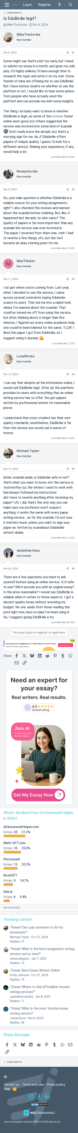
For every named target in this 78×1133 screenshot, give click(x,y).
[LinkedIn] (47, 1096)
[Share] (67, 52)
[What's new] (59, 5)
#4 (73, 374)
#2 (73, 189)
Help (7, 1089)
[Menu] (7, 5)
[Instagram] (31, 1096)
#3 (73, 279)
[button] (5, 1077)
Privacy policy (56, 1084)
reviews (57, 116)
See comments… (12, 907)
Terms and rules (33, 1084)
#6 (73, 568)
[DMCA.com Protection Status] (39, 1105)
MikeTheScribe (17, 24)
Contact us (11, 1084)
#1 (73, 52)
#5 (73, 468)
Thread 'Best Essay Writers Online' (35, 970)
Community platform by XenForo (32, 1122)
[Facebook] (39, 1096)
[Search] (70, 5)
